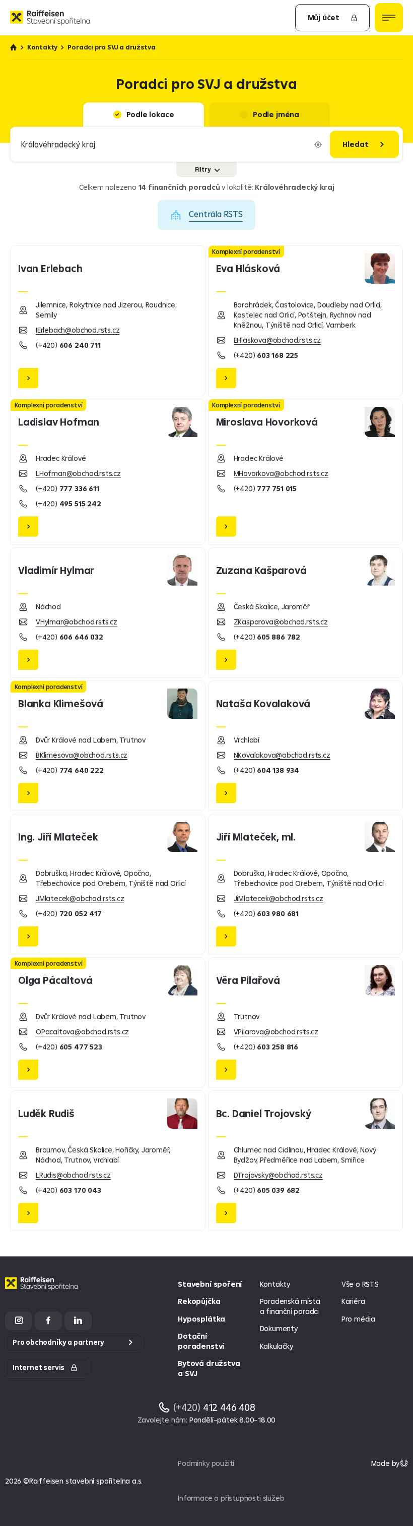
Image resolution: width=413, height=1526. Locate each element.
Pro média (358, 1319)
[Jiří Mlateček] (108, 884)
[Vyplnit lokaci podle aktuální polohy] (318, 144)
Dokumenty (279, 1328)
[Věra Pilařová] (306, 1022)
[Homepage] (43, 1291)
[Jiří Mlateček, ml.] (306, 884)
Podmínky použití (206, 1463)
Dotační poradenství (201, 1341)
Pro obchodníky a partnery (58, 1342)
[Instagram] (18, 1320)
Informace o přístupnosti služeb (231, 1498)
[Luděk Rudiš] (108, 1161)
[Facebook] (48, 1320)
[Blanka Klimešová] (108, 746)
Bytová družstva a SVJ (209, 1368)
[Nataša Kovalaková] (306, 746)
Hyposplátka (201, 1319)
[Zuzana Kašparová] (306, 612)
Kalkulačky (276, 1346)
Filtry (203, 169)
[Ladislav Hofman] (108, 471)
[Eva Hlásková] (306, 321)
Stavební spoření (210, 1284)
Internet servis (38, 1367)
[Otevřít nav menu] (389, 17)
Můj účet (323, 17)
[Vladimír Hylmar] (108, 612)
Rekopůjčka (199, 1301)
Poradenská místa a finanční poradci (290, 1306)
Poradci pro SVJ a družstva (111, 47)
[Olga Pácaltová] (108, 1022)
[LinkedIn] (78, 1320)
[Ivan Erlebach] (108, 321)
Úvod (13, 47)
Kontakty (42, 47)
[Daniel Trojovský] (306, 1161)
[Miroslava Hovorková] (306, 471)
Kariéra (353, 1301)
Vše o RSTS (360, 1284)
